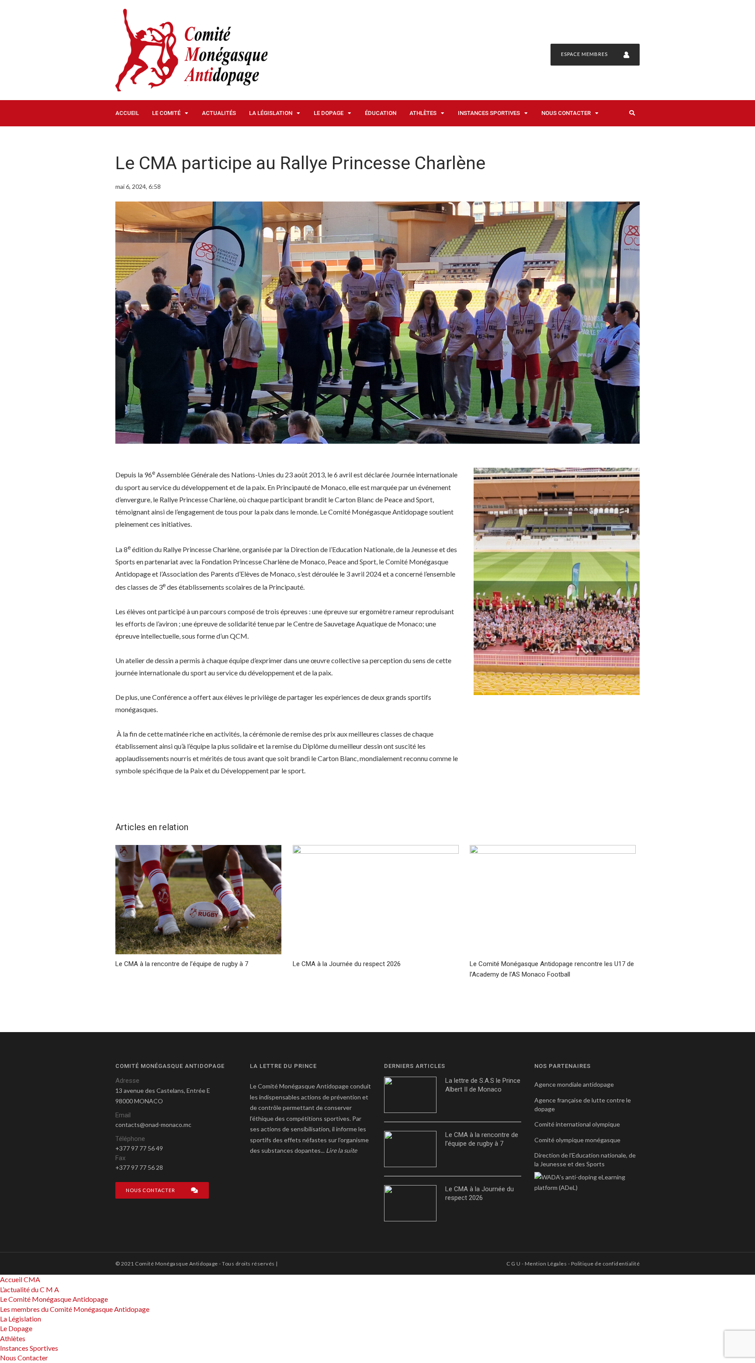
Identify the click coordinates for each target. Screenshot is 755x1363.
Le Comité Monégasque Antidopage (54, 1299)
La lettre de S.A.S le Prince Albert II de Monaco (482, 1085)
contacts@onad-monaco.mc (153, 1124)
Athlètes (422, 113)
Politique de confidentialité (605, 1263)
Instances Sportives (489, 113)
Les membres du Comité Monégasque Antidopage (74, 1309)
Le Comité (166, 113)
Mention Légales (546, 1263)
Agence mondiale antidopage (574, 1084)
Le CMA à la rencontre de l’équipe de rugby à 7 (481, 1139)
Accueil (127, 113)
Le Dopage (328, 113)
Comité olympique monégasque (577, 1140)
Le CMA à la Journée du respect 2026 (479, 1193)
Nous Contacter (566, 113)
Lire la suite (341, 1150)
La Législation (270, 113)
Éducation (380, 113)
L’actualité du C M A (29, 1289)
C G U (513, 1263)
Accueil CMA (20, 1279)
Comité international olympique (577, 1124)
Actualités (219, 113)
